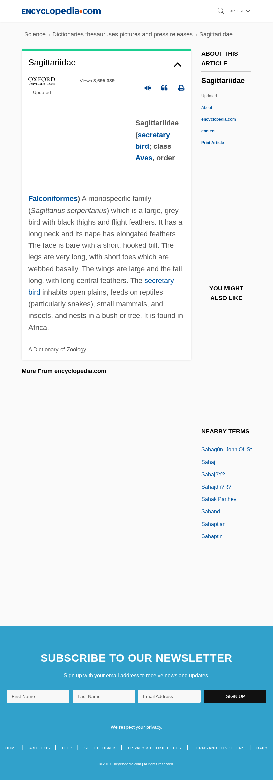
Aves (144, 158)
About (218, 119)
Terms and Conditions (219, 748)
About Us (39, 748)
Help (67, 748)
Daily (262, 748)
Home (11, 748)
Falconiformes (53, 198)
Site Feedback (100, 748)
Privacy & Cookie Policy (155, 748)
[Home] (61, 11)
